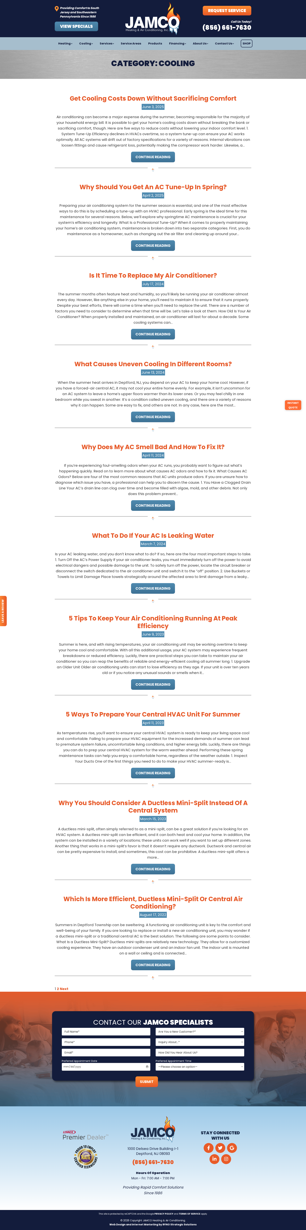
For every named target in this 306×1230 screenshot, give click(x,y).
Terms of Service (189, 1213)
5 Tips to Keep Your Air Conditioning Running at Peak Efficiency (153, 622)
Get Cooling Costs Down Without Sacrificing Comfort (153, 98)
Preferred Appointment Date (79, 1061)
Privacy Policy (163, 1213)
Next (64, 988)
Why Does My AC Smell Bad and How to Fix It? (153, 447)
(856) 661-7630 (153, 1162)
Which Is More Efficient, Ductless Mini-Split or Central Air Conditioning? (153, 903)
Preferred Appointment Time (173, 1061)
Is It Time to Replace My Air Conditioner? (153, 275)
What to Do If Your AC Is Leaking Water (153, 535)
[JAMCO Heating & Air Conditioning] (153, 18)
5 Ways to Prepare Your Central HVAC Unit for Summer (153, 714)
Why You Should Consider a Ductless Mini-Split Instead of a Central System (153, 807)
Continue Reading (153, 157)
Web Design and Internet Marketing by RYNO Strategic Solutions (153, 1224)
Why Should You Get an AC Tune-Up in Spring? (153, 187)
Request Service (227, 10)
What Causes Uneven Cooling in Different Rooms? (153, 364)
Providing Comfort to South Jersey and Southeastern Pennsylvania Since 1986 (79, 12)
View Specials (76, 26)
